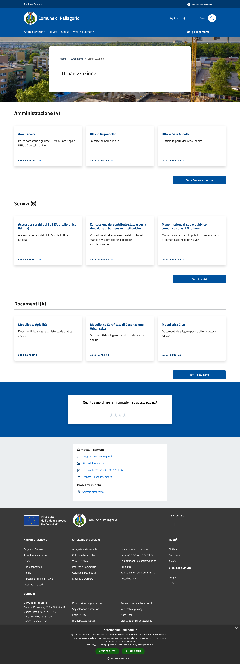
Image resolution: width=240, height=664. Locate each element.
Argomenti (77, 59)
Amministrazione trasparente (137, 603)
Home (63, 59)
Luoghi (172, 577)
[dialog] (120, 644)
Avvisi (172, 561)
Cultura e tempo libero (84, 555)
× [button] (236, 628)
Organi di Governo (34, 549)
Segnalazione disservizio (85, 609)
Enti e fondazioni (33, 567)
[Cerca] (212, 18)
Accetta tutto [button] (107, 651)
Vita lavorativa (80, 561)
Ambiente (126, 567)
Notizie (173, 549)
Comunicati (175, 555)
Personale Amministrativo (38, 578)
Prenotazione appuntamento (88, 603)
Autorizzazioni (128, 578)
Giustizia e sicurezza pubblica (137, 555)
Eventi (172, 583)
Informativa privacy (131, 609)
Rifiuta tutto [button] (133, 651)
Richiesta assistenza (83, 621)
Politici (28, 573)
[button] (120, 658)
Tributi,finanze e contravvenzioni (139, 561)
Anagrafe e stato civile (84, 549)
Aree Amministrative (35, 555)
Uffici (27, 561)
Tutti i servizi (199, 279)
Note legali (127, 615)
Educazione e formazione (134, 549)
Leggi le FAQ (79, 615)
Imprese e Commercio (84, 567)
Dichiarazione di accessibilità (136, 621)
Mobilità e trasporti (83, 578)
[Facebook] (183, 18)
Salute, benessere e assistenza (138, 572)
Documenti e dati (33, 584)
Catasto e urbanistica (84, 573)
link (151, 644)
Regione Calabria (33, 4)
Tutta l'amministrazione (199, 180)
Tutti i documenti (199, 375)
